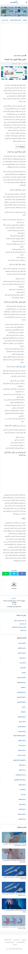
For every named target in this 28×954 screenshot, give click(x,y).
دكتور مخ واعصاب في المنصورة (19, 627)
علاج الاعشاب (21, 799)
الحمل (23, 707)
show (17, 146)
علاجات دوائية (21, 814)
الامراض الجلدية (21, 678)
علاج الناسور (22, 809)
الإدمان (23, 673)
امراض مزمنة (22, 745)
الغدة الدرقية (21, 732)
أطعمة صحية (21, 643)
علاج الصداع (22, 804)
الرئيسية (24, 940)
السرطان (23, 712)
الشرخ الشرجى (21, 717)
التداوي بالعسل (21, 692)
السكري (22, 341)
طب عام (23, 795)
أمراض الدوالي (21, 653)
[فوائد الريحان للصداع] (7, 11)
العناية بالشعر (21, 727)
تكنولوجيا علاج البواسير (19, 760)
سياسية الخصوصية (9, 942)
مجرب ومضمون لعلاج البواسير (21, 13)
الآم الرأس (22, 668)
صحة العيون (22, 770)
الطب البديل (22, 722)
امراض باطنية (21, 740)
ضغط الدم (22, 790)
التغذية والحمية (21, 697)
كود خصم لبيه (23, 624)
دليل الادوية (22, 765)
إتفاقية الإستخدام (20, 942)
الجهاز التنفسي (21, 702)
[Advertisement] (14, 39)
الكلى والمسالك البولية (19, 56)
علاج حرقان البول (21, 367)
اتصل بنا (15, 944)
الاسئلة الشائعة (7, 940)
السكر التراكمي (12, 338)
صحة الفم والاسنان (20, 775)
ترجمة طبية (23, 630)
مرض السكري (22, 819)
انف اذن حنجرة (21, 755)
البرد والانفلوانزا (21, 682)
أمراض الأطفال (21, 648)
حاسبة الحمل (16, 940)
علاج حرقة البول (15, 85)
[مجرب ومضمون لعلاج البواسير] (21, 11)
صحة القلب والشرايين (19, 780)
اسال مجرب (22, 663)
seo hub (24, 64)
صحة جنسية (22, 785)
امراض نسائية (21, 750)
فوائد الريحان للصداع (7, 14)
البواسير (23, 687)
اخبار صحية (22, 658)
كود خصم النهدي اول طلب (20, 621)
